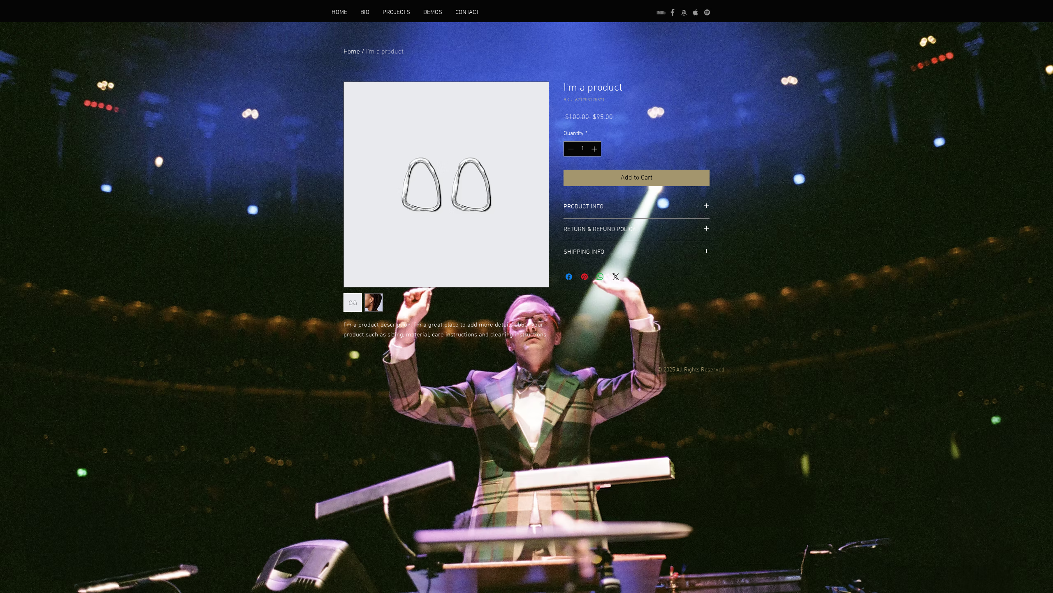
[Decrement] (570, 149)
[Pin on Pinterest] (584, 277)
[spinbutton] (582, 149)
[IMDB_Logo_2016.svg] (661, 12)
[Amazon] (684, 12)
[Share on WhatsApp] (600, 277)
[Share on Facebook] (569, 277)
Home (351, 52)
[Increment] (595, 149)
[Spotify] (707, 12)
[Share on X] (616, 277)
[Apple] (695, 12)
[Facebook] (672, 12)
